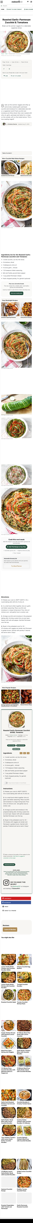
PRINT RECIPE (21, 745)
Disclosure (18, 55)
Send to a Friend (10, 910)
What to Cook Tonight (15, 9)
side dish (9, 875)
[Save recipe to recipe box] (6, 75)
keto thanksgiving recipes (20, 872)
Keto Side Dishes (10, 872)
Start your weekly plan (16, 293)
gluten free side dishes (9, 871)
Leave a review (10, 929)
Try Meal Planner (16, 566)
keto (16, 871)
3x (28, 753)
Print (6, 906)
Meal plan (16, 749)
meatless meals (8, 873)
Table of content (6, 153)
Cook (6, 53)
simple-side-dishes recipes (19, 875)
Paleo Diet (15, 873)
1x (21, 753)
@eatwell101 (17, 886)
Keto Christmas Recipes (23, 871)
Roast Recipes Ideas (23, 873)
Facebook (7, 902)
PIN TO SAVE (12, 745)
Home (2, 9)
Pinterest (7, 898)
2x (24, 753)
